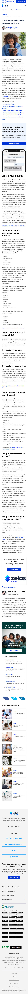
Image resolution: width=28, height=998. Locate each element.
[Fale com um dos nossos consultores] (3, 1)
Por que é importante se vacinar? (12, 115)
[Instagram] (12, 827)
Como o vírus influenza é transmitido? (13, 110)
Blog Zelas (15, 856)
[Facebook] (16, 827)
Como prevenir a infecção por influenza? (13, 113)
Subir (24, 988)
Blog (14, 976)
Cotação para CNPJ (21, 1)
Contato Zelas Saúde (14, 980)
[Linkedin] (8, 827)
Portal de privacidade (14, 986)
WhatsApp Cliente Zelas (15, 838)
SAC (15, 850)
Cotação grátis (14, 569)
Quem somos (14, 973)
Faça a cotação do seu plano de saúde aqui (13, 328)
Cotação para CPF (10, 1)
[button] (25, 5)
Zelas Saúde (5, 96)
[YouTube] (19, 827)
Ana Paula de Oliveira (13, 27)
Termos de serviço (14, 983)
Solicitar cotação (14, 877)
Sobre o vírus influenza (9, 104)
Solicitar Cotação (14, 143)
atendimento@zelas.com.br (15, 844)
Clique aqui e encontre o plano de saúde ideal (13, 225)
